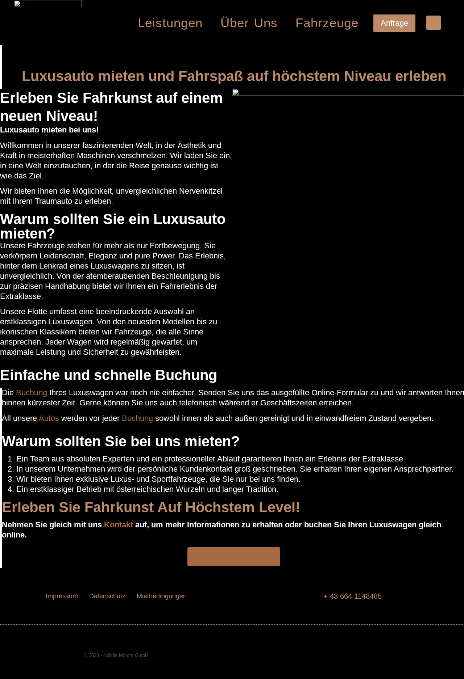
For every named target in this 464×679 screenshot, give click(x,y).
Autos (49, 418)
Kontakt (118, 524)
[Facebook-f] (341, 655)
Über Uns (249, 23)
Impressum (62, 596)
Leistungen (170, 23)
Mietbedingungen (162, 596)
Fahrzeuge (327, 23)
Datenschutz (107, 596)
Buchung (31, 392)
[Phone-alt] (433, 23)
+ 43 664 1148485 (352, 596)
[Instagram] (355, 655)
